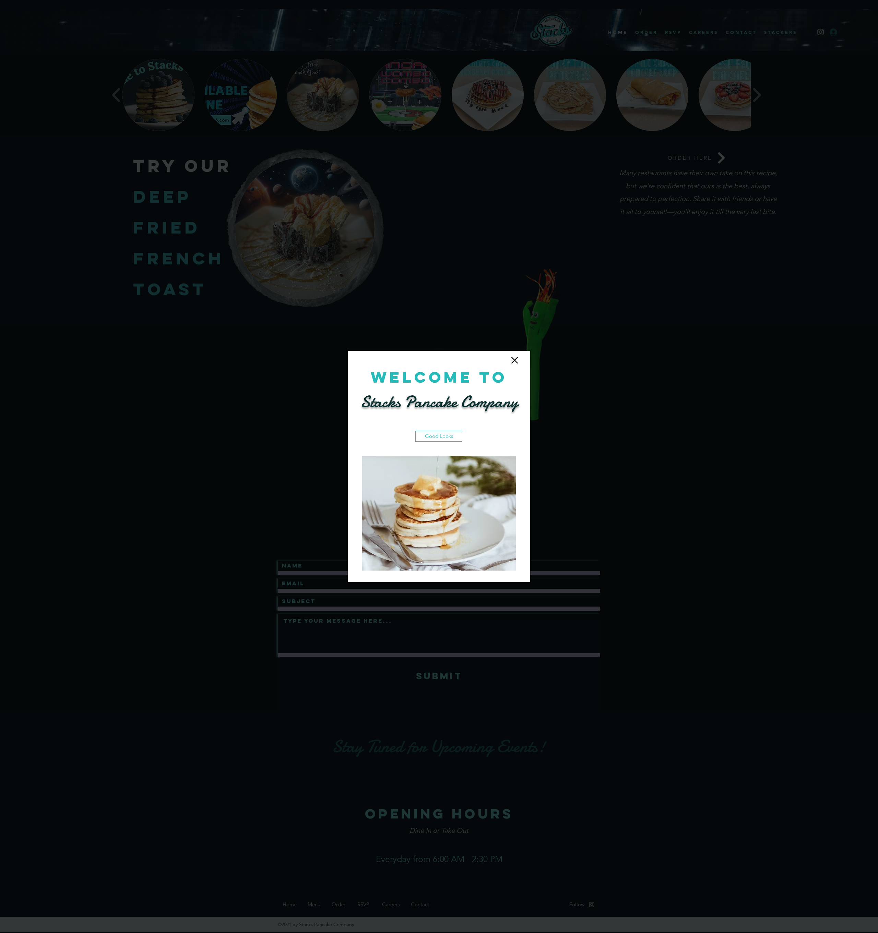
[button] (514, 360)
